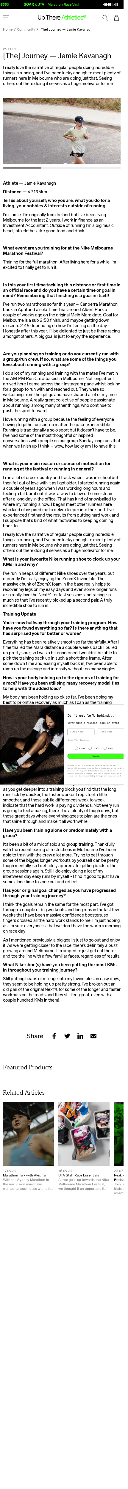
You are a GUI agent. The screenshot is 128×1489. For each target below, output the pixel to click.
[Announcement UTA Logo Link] (98, 4)
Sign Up (96, 756)
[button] (105, 18)
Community (26, 29)
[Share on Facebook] (54, 1036)
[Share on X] (67, 1036)
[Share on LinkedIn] (80, 1036)
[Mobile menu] (6, 18)
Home (8, 29)
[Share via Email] (93, 1036)
